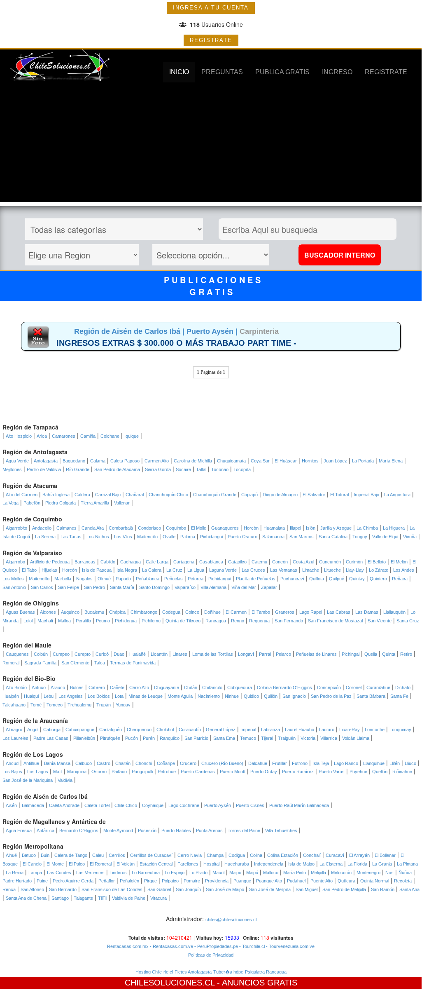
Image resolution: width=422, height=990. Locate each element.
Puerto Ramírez (298, 771)
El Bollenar (385, 855)
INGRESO (337, 71)
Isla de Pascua (97, 570)
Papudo (123, 578)
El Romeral (101, 863)
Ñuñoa (405, 872)
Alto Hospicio (19, 436)
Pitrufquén (110, 738)
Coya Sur (260, 460)
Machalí (45, 620)
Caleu (98, 855)
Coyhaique (152, 805)
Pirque (150, 880)
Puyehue (358, 771)
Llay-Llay (355, 570)
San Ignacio (294, 696)
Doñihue (212, 612)
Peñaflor (106, 880)
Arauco (58, 687)
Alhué (11, 855)
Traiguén (287, 738)
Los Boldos (99, 696)
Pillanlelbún (84, 738)
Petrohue (167, 771)
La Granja (382, 863)
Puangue (242, 880)
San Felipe (68, 587)
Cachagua (130, 561)
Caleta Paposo (125, 460)
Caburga (52, 729)
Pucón (131, 738)
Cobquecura (239, 687)
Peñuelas (173, 578)
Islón (310, 527)
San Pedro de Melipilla (344, 889)
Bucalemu (94, 612)
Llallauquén (394, 612)
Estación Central (156, 863)
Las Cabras (338, 612)
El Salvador (314, 494)
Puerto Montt (232, 771)
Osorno (99, 771)
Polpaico (170, 880)
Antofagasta (46, 460)
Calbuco (83, 763)
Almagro (14, 729)
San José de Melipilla (270, 889)
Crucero (188, 763)
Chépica (117, 612)
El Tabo (29, 570)
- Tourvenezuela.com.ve (290, 946)
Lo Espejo (174, 872)
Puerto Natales (176, 830)
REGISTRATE (211, 40)
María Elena (391, 460)
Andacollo (41, 527)
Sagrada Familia (40, 662)
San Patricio (196, 738)
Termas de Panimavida (133, 662)
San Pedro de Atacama (117, 469)
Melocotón (341, 872)
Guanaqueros (225, 527)
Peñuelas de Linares (316, 654)
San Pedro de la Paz (331, 696)
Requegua (259, 620)
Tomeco (55, 704)
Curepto (83, 654)
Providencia (216, 880)
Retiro (406, 654)
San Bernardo (63, 889)
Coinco (192, 612)
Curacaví (335, 855)
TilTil (102, 898)
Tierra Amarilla (95, 502)
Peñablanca (147, 578)
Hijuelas (49, 570)
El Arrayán (359, 855)
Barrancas (85, 561)
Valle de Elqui (385, 536)
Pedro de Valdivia (44, 469)
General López (220, 729)
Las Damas (366, 612)
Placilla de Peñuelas (255, 578)
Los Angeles (70, 696)
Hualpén (10, 696)
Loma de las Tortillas (212, 654)
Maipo (235, 872)
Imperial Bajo (366, 494)
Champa (215, 855)
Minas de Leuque (145, 696)
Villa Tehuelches (281, 830)
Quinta (388, 654)
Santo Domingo (154, 587)
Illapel (295, 527)
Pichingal (350, 654)
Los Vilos (123, 536)
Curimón (354, 561)
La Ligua (195, 570)
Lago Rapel (310, 612)
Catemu (259, 561)
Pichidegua (126, 620)
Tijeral (267, 738)
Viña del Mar (243, 587)
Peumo (103, 620)
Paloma (187, 536)
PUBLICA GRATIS (282, 71)
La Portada (363, 460)
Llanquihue (374, 763)
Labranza (270, 729)
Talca (99, 662)
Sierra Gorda (158, 469)
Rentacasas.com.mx (128, 946)
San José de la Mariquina (27, 780)
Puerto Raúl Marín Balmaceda (299, 805)
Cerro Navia (189, 855)
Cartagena (183, 561)
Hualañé (137, 654)
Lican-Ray (349, 729)
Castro (103, 763)
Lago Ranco (346, 763)
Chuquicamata (231, 460)
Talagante (83, 898)
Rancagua (215, 620)
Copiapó (249, 494)
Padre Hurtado (17, 880)
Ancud (12, 763)
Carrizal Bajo (108, 494)
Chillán (190, 687)
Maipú (252, 872)
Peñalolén (129, 880)
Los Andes (403, 570)
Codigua (236, 855)
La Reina (14, 872)
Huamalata (274, 527)
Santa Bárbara (371, 696)
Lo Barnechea (146, 872)
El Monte (55, 863)
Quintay (357, 578)
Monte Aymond (118, 830)
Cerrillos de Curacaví (151, 855)
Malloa (64, 620)
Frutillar (279, 763)
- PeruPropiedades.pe (215, 946)
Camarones (63, 436)
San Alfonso (32, 889)
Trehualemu (79, 704)
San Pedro (94, 587)
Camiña (88, 436)
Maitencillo (147, 536)
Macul (218, 872)
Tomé (36, 704)
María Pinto (294, 872)
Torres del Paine (244, 830)
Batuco (29, 855)
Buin (45, 855)
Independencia (268, 863)
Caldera (82, 494)
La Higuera (394, 527)
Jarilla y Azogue (336, 527)
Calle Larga (157, 561)
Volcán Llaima (355, 738)
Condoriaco (149, 527)
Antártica (45, 830)
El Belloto (377, 561)
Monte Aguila (180, 696)
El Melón (399, 561)
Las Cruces (253, 570)
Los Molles (13, 578)
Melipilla (318, 872)
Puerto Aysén (217, 805)
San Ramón (382, 889)
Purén (149, 738)
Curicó (102, 654)
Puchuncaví (292, 578)
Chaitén (123, 763)
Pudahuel (296, 880)
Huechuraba (236, 863)
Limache (310, 570)
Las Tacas (71, 536)
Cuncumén (330, 561)
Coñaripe (166, 763)
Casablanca (211, 561)
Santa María (122, 587)
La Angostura (397, 494)
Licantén (159, 654)
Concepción (329, 687)
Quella (370, 654)
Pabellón (31, 502)
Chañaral (135, 494)
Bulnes (77, 687)
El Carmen (236, 612)
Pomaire (192, 880)
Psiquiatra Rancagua (266, 971)
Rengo (237, 620)
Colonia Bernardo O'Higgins (284, 687)
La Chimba (367, 527)
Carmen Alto (157, 460)
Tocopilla (242, 469)
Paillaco (119, 771)
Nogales (84, 578)
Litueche (332, 570)
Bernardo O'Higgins (78, 830)
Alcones (48, 612)
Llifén (394, 763)
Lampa (35, 872)
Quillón (270, 696)
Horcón (251, 527)
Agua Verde (17, 460)
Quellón (379, 771)
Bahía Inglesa (56, 494)
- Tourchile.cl (251, 946)
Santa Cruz (407, 620)
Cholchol (165, 729)
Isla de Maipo (301, 863)
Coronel (353, 687)
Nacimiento (209, 696)
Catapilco (237, 561)
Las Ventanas (283, 570)
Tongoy (359, 536)
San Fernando (289, 620)
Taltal (201, 469)
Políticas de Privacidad (210, 954)
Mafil (57, 771)
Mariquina (76, 771)
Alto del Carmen (21, 494)
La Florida (357, 863)
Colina (256, 855)
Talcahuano (14, 704)
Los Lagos (37, 771)
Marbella (62, 578)
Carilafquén (110, 729)
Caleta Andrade (64, 805)
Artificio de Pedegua (50, 561)
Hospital (211, 863)
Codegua (171, 612)
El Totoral (339, 494)
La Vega (10, 502)
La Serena (45, 536)
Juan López (335, 460)
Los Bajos (12, 771)
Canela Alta (93, 527)
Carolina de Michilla (193, 460)
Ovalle (169, 536)
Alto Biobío (16, 687)
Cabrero (97, 687)
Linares (180, 654)
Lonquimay (400, 729)
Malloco (270, 872)
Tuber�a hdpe (228, 971)
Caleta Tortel (97, 805)
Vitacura (158, 898)
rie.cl (168, 971)
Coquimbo (176, 527)
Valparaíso (185, 587)
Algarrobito (16, 527)
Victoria (308, 738)
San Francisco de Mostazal (335, 620)
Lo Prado (198, 872)
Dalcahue (257, 763)
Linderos (118, 872)
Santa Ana (409, 889)
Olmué (104, 578)
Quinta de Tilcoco (183, 620)
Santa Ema (224, 738)
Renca (9, 889)
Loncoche (375, 729)
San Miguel (306, 889)
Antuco (39, 687)
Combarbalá (121, 527)
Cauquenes (17, 654)
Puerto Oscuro (242, 536)
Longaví (246, 654)
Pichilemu (151, 620)
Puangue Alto (269, 880)
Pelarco (283, 654)
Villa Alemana (213, 587)
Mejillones (12, 469)
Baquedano (74, 460)
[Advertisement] (211, 144)
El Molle (198, 527)
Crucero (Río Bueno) (222, 763)
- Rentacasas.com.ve (171, 946)
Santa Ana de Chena (26, 898)
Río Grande (77, 469)
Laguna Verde (223, 570)
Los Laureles (15, 738)
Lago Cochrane (183, 805)
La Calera (151, 570)
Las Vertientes (90, 872)
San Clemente (75, 662)
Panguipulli (142, 771)
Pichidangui (211, 536)
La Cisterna (331, 863)
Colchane (109, 436)
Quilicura (346, 880)
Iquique (131, 436)
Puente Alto (321, 880)
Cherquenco (139, 729)
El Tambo (261, 612)
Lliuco (410, 763)
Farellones (187, 863)
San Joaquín (188, 889)
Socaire (183, 469)
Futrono (300, 763)
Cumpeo (61, 654)
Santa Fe (399, 696)
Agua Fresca (19, 830)
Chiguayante (166, 687)
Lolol (28, 620)
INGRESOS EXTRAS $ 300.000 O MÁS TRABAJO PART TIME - (176, 342)
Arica (42, 436)
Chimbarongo (144, 612)
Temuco (248, 738)
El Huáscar (286, 460)
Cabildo (107, 561)
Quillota (316, 578)
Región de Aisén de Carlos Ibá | (130, 331)
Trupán (103, 704)
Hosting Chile (148, 971)
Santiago (60, 898)
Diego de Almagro (280, 494)
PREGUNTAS (222, 71)
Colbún (41, 654)
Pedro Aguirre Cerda (73, 880)
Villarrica (328, 738)
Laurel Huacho (299, 729)
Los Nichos (97, 536)
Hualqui (31, 696)
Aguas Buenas (20, 612)
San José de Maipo (225, 889)
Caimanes (66, 527)
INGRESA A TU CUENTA (211, 8)
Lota (119, 696)
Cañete (117, 687)
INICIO (179, 71)
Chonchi (143, 763)
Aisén (11, 805)
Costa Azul (303, 561)
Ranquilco (170, 738)
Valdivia (65, 780)
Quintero (378, 578)
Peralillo (83, 620)
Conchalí (312, 855)
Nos (389, 872)
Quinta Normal (374, 880)
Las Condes (59, 872)
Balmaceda (33, 805)
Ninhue (232, 696)
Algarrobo (15, 561)
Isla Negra (127, 570)
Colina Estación (282, 855)
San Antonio (14, 587)
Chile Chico (125, 805)
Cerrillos (117, 855)
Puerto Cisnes (250, 805)
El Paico (77, 863)
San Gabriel (159, 889)
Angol (32, 729)
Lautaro (326, 729)
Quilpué (336, 578)
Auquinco (70, 612)
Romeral (10, 662)
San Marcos (301, 536)
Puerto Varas (332, 771)
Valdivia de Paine (128, 898)
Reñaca (400, 578)
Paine (42, 880)
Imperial (248, 729)
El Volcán (126, 863)
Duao (119, 654)
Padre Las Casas (50, 738)
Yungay (123, 704)
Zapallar (269, 587)
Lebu (49, 696)
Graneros (284, 612)
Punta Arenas (209, 830)
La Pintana (407, 863)
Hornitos (310, 460)
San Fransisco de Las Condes (112, 889)
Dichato (402, 687)
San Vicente (380, 620)
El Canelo (32, 863)
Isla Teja (320, 763)
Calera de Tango (70, 855)
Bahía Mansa (57, 763)
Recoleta (403, 880)
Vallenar (122, 502)
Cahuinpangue (79, 729)
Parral (265, 654)
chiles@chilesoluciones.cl (230, 919)
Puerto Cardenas (198, 771)
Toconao (219, 469)
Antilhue (31, 763)
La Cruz (174, 570)
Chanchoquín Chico (168, 494)
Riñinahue (402, 771)
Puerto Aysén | (213, 331)
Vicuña (410, 536)
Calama (97, 460)
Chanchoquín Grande (214, 494)
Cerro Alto (139, 687)
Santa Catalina (333, 536)
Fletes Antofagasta (193, 971)
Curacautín (190, 729)
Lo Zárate (378, 570)
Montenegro (368, 872)
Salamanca (273, 536)
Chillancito (212, 687)
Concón (280, 561)
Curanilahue (378, 687)
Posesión (147, 830)
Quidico (251, 696)
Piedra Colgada (60, 502)
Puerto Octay (263, 771)
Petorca (195, 578)
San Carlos (42, 587)
